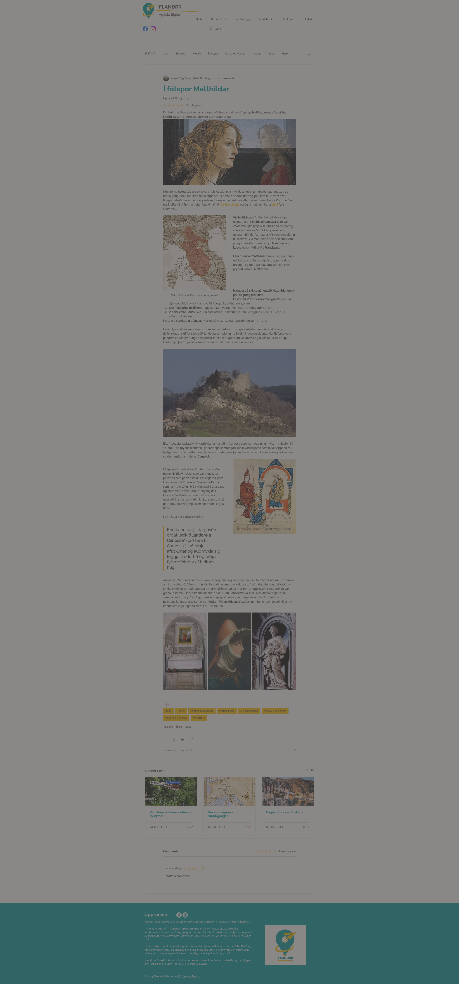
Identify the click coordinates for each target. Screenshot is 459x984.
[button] (197, 523)
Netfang (177, 475)
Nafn (175, 494)
